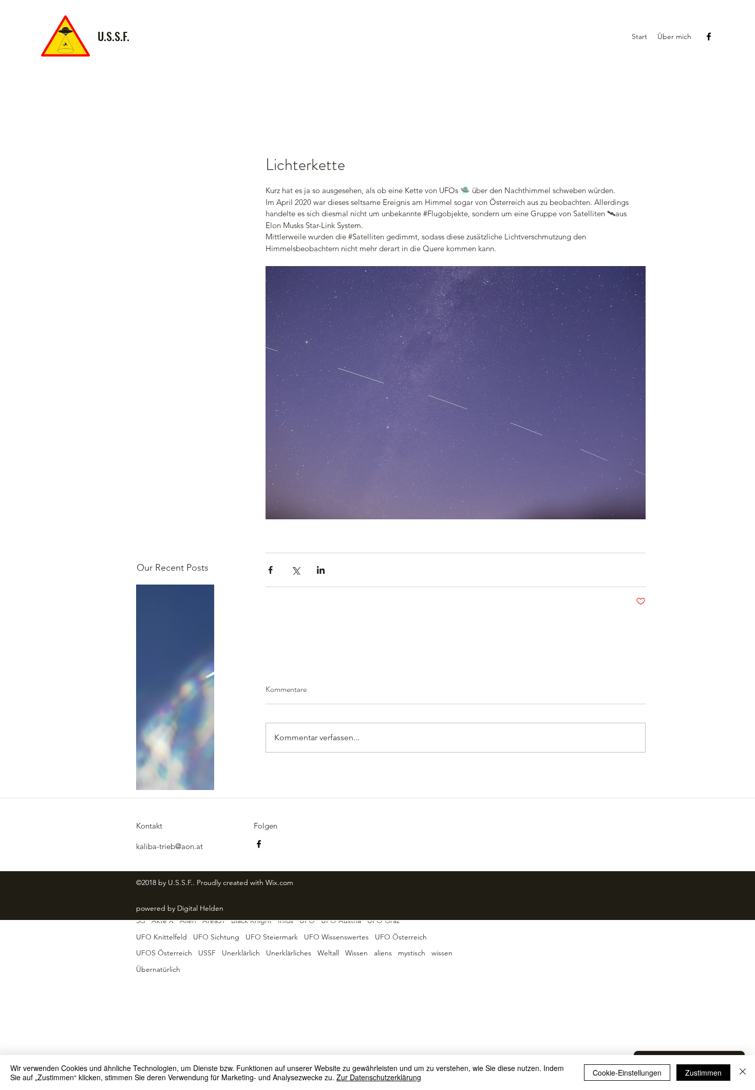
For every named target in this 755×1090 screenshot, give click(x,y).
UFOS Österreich (164, 952)
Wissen (356, 952)
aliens (383, 952)
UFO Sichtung (216, 937)
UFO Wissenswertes (336, 937)
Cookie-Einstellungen (627, 1072)
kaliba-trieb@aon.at (169, 846)
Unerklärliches (288, 952)
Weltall (328, 952)
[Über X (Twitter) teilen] (295, 570)
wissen (441, 952)
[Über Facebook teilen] (270, 570)
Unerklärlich (241, 952)
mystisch (411, 952)
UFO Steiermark (272, 937)
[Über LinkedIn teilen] (321, 570)
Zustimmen (703, 1072)
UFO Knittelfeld (161, 937)
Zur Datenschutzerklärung (378, 1077)
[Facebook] (709, 36)
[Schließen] (743, 1072)
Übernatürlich (158, 969)
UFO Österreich (401, 937)
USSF (207, 952)
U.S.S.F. (113, 36)
